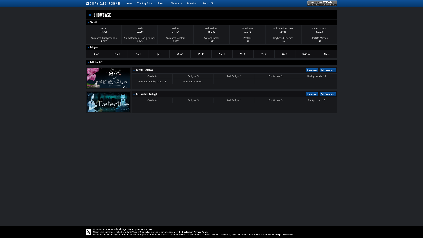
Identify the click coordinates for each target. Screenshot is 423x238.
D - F (117, 54)
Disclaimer (187, 232)
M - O (180, 54)
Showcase (176, 3)
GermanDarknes (144, 229)
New (327, 54)
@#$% (306, 54)
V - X (243, 54)
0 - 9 (284, 54)
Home (129, 3)
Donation (192, 3)
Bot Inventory (327, 70)
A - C (96, 54)
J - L (159, 54)
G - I (138, 54)
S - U (222, 54)
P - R (201, 54)
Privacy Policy (200, 232)
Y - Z (264, 54)
